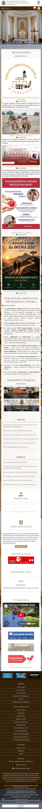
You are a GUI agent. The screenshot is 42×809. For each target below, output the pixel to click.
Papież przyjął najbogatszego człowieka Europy (15, 447)
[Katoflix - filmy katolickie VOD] (34, 675)
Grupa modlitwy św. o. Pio (21, 728)
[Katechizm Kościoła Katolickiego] (7, 675)
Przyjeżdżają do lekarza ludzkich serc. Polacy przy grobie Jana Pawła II (21, 439)
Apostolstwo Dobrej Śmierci (21, 737)
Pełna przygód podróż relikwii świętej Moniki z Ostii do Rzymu (19, 476)
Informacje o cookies (21, 802)
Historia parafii (21, 690)
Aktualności (21, 54)
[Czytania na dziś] (21, 647)
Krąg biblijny (21, 713)
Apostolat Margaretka (21, 731)
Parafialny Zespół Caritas (21, 722)
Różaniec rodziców (21, 719)
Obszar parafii (21, 687)
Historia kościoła (21, 693)
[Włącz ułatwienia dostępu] (39, 8)
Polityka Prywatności (21, 799)
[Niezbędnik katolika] (21, 635)
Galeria (21, 754)
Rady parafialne (21, 710)
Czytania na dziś (21, 748)
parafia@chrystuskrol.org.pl (22, 768)
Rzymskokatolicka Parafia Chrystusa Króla (18, 2)
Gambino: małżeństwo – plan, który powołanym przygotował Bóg (20, 472)
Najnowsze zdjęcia (21, 382)
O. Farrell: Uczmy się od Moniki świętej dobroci (15, 462)
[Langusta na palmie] (21, 675)
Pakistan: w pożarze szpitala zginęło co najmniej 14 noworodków (19, 434)
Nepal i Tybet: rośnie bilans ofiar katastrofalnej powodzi (17, 430)
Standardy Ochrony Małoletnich (21, 702)
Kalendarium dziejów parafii (21, 696)
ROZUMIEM (20, 806)
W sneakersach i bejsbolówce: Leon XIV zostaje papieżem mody (19, 443)
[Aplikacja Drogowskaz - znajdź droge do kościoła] (21, 659)
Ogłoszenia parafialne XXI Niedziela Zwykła (21, 300)
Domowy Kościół (21, 725)
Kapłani (21, 699)
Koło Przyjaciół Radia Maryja (21, 734)
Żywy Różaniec (21, 716)
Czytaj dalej (20, 546)
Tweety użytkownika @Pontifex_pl (21, 668)
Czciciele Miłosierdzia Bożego (21, 740)
